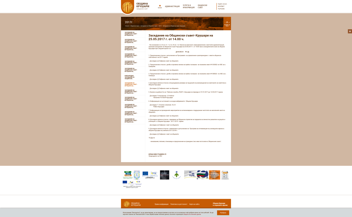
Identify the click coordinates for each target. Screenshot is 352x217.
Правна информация (161, 204)
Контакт (221, 6)
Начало (160, 7)
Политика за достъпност (178, 204)
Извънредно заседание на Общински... (129, 77)
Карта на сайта (194, 204)
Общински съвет (135, 26)
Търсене (221, 9)
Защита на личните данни (192, 214)
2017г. (160, 26)
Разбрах (223, 213)
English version (222, 4)
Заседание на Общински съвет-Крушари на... (131, 34)
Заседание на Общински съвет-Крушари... (174, 26)
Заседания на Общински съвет (149, 26)
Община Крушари (142, 6)
